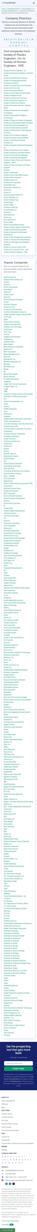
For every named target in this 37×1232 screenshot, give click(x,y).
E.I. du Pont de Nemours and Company (17, 471)
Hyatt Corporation (10, 578)
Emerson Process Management (14, 498)
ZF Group (7, 1035)
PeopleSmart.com (15, 1081)
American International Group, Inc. (15, 312)
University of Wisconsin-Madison (14, 973)
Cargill (6, 389)
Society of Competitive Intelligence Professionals (15, 116)
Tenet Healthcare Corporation (14, 866)
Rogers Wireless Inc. (10, 799)
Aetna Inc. (7, 284)
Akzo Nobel (8, 289)
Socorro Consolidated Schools (14, 224)
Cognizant (7, 416)
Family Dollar (8, 508)
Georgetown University (11, 543)
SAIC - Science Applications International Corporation (17, 807)
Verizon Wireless (9, 990)
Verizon (6, 988)
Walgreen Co (8, 1003)
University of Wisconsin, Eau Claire (15, 970)
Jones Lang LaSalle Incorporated (14, 602)
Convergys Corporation (11, 436)
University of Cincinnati (11, 933)
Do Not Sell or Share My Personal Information (18, 1143)
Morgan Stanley (9, 674)
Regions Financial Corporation (14, 786)
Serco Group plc (9, 826)
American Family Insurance (13, 309)
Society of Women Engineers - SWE (15, 252)
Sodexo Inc (7, 834)
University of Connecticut (12, 938)
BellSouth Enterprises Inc (12, 361)
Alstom (6, 302)
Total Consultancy (10, 891)
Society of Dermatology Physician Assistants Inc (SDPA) (15, 82)
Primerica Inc (8, 759)
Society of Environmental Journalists (16, 127)
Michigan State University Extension (15, 670)
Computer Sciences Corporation (14, 433)
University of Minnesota (12, 955)
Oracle (6, 729)
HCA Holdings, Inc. (10, 558)
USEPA (6, 980)
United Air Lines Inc (10, 921)
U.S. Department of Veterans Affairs (16, 903)
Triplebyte (7, 893)
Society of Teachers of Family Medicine (17, 239)
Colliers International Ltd (12, 421)
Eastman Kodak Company (12, 473)
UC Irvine (7, 916)
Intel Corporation (9, 590)
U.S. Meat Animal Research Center (15, 908)
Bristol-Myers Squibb (10, 374)
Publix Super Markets (11, 766)
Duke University (9, 468)
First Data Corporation (11, 515)
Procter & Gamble (10, 761)
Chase (6, 404)
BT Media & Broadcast (11, 379)
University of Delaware (11, 940)
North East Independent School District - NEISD (17, 713)
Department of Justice (11, 456)
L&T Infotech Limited (11, 620)
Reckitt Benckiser (9, 784)
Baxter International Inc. (12, 354)
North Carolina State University (14, 709)
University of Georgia (11, 945)
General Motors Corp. (11, 535)
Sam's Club (7, 811)
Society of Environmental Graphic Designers (18, 122)
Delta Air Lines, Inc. (10, 453)
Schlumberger (8, 821)
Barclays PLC (8, 349)
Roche (6, 796)
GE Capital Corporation (11, 530)
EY (4, 505)
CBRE (5, 391)
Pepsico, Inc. (8, 742)
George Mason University (12, 540)
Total (5, 888)
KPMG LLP (7, 617)
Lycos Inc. (7, 642)
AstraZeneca (8, 329)
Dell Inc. (6, 451)
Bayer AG (7, 356)
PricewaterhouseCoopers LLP (14, 757)
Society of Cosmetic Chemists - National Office (17, 106)
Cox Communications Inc (12, 441)
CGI (5, 399)
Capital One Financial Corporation (15, 384)
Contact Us (5, 1136)
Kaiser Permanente (10, 605)
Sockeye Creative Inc (11, 207)
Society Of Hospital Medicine (13, 90)
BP (5, 371)
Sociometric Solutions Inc (12, 187)
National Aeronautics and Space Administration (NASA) (14, 681)
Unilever (6, 918)
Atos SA (6, 334)
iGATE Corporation (10, 580)
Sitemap (4, 1150)
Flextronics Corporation (11, 523)
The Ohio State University (12, 873)
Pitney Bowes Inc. (9, 749)
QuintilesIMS (8, 771)
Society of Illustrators (11, 172)
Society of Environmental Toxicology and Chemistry (17, 131)
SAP (5, 816)
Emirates (7, 500)
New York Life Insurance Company (15, 697)
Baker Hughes (8, 344)
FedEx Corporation (10, 513)
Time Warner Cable (10, 881)
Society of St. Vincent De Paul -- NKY (16, 249)
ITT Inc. (6, 595)
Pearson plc (8, 737)
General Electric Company (12, 533)
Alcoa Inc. (7, 297)
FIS (5, 518)
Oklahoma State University (13, 727)
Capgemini (7, 381)
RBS (5, 781)
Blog (3, 1107)
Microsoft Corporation (11, 672)
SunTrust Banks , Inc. (11, 858)
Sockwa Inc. (8, 212)
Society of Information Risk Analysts (16, 175)
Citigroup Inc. (8, 413)
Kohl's (6, 615)
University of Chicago (11, 930)
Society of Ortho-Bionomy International (17, 93)
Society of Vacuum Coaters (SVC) (15, 247)
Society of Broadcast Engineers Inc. (15, 100)
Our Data (5, 1120)
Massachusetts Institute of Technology (17, 652)
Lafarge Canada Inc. (10, 622)
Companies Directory (13, 9)
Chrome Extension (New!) (10, 1130)
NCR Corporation (9, 689)
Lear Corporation (9, 625)
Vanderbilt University (11, 985)
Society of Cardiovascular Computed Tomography (16, 111)
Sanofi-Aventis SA (10, 814)
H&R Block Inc (8, 550)
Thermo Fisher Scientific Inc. (13, 878)
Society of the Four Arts (12, 88)
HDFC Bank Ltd (9, 560)
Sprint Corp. (7, 836)
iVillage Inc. (7, 597)
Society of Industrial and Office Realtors (17, 152)
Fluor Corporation (10, 525)
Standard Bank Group (11, 839)
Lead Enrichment (7, 1117)
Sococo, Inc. (8, 217)
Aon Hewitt (7, 317)
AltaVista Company (10, 304)
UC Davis (7, 913)
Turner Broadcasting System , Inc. (15, 896)
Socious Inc (7, 190)
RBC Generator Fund (10, 779)
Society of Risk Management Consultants (17, 237)
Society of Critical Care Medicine (14, 103)
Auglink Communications (12, 336)
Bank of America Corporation (13, 346)
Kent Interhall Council (11, 612)
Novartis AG (8, 719)
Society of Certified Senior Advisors (15, 78)
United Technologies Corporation (15, 928)
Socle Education (9, 214)
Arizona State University (12, 322)
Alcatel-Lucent (8, 294)
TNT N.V (7, 886)
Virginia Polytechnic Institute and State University (16, 994)
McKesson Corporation (11, 655)
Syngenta (7, 861)
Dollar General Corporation (13, 463)
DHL (5, 461)
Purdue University (9, 769)
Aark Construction (10, 277)
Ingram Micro (8, 585)
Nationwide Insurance (11, 687)
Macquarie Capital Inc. (11, 645)
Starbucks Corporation (11, 846)
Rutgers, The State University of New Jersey (18, 801)
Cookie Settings (8, 1230)
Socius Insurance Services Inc (13, 195)
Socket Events (8, 202)
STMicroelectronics (10, 851)
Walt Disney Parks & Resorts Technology (18, 1008)
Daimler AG (8, 446)
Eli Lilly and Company (11, 491)
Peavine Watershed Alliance (13, 739)
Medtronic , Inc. (9, 657)
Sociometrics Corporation (12, 182)
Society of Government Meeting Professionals (14, 141)
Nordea (6, 704)
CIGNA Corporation (10, 409)
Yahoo (6, 1030)
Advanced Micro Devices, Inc (13, 279)
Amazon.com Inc (9, 307)
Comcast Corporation (11, 426)
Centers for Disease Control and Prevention (18, 394)
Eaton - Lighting (9, 476)
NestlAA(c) (7, 692)
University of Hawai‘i (10, 948)
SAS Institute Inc (9, 819)
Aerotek (6, 282)
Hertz (5, 565)
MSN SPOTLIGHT (10, 677)
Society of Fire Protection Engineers (16, 135)
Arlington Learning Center (12, 324)
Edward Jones (8, 481)
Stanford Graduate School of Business (16, 841)
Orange (6, 732)
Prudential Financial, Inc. (12, 764)
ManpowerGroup (9, 647)
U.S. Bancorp (8, 901)
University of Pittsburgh (11, 958)
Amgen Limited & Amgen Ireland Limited (17, 314)
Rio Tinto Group (9, 789)
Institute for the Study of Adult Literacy (17, 587)
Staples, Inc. (8, 843)
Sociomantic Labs (10, 185)
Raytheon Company (10, 776)
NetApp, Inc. (8, 694)
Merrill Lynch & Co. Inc (11, 665)
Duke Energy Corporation (12, 466)
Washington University (11, 1010)
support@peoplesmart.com (14, 1170)
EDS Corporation (9, 478)
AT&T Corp (7, 331)
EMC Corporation (9, 493)
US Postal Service (10, 975)
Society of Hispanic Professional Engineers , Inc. (18, 146)
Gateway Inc (8, 528)
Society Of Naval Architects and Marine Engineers (17, 166)
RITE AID (7, 791)
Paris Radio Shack (10, 734)
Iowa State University (11, 592)
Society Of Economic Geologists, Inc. (16, 125)
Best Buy (7, 364)
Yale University (9, 1032)
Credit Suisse (8, 443)
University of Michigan (11, 953)
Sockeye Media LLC (10, 209)
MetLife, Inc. (8, 667)
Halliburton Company (11, 553)
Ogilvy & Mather (9, 724)
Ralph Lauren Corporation (12, 774)
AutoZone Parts (9, 341)
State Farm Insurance (11, 848)
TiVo (5, 883)
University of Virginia (10, 968)
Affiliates (5, 1104)
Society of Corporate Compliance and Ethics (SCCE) (18, 74)
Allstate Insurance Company (13, 299)
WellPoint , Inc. (9, 1017)
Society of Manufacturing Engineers (15, 157)
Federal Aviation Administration (14, 510)
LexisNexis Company (11, 630)
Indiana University (10, 583)
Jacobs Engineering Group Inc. (13, 600)
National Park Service (11, 684)
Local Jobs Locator (10, 632)
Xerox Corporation (10, 1027)
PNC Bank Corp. (9, 754)
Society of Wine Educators (12, 177)
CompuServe (8, 431)
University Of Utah (10, 965)
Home (3, 9)
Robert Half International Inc (13, 794)
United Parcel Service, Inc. (12, 926)
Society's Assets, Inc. (10, 180)
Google (6, 548)
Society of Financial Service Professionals (17, 85)
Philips (6, 747)
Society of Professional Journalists (15, 229)
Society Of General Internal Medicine (16, 137)
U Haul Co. (7, 898)
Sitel (5, 831)
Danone (6, 448)
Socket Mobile (8, 205)
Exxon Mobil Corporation (12, 503)
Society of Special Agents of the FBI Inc (17, 227)
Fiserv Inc (7, 520)
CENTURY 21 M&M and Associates (15, 396)
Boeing (6, 369)
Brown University (9, 376)
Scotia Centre (8, 824)
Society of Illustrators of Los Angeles (16, 150)
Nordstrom (7, 707)
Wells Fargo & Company (12, 1020)
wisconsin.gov (8, 1022)
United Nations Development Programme (18, 923)
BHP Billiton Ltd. (9, 366)
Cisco (5, 411)
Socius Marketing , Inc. (11, 197)
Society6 (6, 170)
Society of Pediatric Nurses (13, 95)
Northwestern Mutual (11, 717)
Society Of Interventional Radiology (15, 155)
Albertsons (7, 292)
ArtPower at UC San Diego (13, 327)
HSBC (6, 573)
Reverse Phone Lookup (10, 1123)
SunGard (6, 856)
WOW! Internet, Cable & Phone (14, 1025)
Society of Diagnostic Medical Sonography (18, 120)
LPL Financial (8, 640)
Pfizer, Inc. (7, 744)
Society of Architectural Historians (15, 98)
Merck (6, 662)
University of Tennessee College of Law (17, 963)
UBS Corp (7, 911)
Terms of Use (6, 1221)
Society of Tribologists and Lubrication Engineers (16, 243)
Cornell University (10, 438)
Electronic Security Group (12, 488)
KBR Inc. (6, 607)
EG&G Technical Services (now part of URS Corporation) (18, 484)
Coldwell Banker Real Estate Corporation (17, 418)
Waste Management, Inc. (12, 1013)
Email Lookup (6, 1127)
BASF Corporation (10, 351)
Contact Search (7, 1113)
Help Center (6, 1140)
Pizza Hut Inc (8, 752)
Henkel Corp (8, 563)
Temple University (10, 863)
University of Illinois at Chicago (14, 950)
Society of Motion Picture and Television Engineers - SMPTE (17, 161)
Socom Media (8, 222)
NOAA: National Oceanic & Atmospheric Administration (17, 701)
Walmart (7, 1005)
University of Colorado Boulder (14, 935)
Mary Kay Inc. (8, 650)
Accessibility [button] (5, 1224)
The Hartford (8, 871)
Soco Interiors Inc (9, 219)
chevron (6, 406)
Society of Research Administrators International (15, 233)
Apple (6, 319)
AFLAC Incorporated (10, 287)
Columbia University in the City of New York (18, 423)
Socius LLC (7, 192)
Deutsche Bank (9, 458)
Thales (6, 868)
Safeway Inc (8, 804)
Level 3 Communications (12, 627)
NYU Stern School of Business (14, 722)
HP (5, 570)
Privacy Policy (14, 1079)
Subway (6, 853)
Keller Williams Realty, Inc (12, 610)
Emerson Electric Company (13, 496)
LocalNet (7, 635)
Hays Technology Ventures (13, 555)
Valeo (6, 983)
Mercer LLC (7, 660)
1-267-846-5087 (10, 1173)
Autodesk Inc (8, 339)
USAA (6, 978)
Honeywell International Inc (13, 568)
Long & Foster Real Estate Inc (14, 637)
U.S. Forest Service (10, 906)
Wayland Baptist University (13, 1015)
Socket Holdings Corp (11, 200)
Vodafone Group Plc (10, 998)
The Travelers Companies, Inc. (14, 876)
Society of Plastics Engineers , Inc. (15, 70)
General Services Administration (14, 538)
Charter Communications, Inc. (13, 401)
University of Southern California (14, 960)
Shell (5, 829)
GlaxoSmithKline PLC (11, 545)
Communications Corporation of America (17, 428)
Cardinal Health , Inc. (11, 386)
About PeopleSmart (8, 1100)
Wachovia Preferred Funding (13, 1000)
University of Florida (10, 943)
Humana (6, 575)
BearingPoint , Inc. (10, 359)
